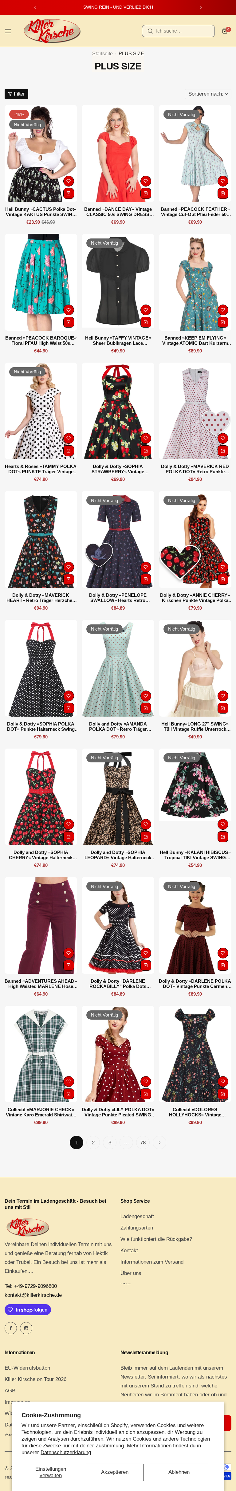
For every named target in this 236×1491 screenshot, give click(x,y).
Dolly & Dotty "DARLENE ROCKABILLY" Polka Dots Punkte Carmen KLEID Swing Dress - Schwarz (117, 983)
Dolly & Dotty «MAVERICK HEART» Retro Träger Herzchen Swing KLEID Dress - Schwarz (40, 597)
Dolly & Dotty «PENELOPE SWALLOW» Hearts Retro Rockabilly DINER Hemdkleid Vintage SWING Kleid (118, 597)
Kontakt (129, 1250)
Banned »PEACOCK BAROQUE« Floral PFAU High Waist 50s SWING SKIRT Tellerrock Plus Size (41, 340)
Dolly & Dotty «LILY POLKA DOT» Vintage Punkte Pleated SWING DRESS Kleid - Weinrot (118, 1112)
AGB (10, 1391)
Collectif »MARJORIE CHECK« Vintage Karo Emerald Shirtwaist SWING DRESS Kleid (41, 1112)
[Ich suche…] (150, 31)
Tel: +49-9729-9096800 (31, 1286)
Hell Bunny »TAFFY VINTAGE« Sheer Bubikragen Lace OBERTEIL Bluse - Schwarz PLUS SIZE (118, 340)
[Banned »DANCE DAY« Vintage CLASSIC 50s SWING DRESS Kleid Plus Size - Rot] (118, 153)
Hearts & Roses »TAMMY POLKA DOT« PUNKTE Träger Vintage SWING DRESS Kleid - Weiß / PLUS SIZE (41, 469)
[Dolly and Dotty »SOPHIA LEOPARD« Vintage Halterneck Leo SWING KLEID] (118, 797)
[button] (35, 7)
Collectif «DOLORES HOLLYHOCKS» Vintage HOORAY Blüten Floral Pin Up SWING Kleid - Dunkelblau (195, 1112)
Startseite (102, 53)
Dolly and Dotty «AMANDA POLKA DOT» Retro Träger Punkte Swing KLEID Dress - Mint (118, 726)
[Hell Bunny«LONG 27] (195, 668)
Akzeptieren (114, 1472)
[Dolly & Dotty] (118, 925)
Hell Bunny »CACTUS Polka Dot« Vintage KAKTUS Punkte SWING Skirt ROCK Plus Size (41, 212)
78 (143, 1143)
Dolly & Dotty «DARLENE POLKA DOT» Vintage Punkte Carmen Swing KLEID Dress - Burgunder (195, 983)
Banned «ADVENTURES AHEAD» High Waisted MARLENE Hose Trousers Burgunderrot (41, 983)
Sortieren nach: (205, 94)
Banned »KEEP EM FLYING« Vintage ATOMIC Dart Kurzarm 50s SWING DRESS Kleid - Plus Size (195, 340)
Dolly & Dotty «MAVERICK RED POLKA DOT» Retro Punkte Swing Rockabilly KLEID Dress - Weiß (195, 469)
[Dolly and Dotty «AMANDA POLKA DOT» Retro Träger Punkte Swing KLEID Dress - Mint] (118, 668)
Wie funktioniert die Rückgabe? (156, 1239)
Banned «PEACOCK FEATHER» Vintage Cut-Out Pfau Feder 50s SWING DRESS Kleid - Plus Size (195, 212)
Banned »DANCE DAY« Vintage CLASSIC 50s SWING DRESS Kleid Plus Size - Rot (118, 212)
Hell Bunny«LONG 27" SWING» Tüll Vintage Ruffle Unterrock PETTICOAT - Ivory (195, 726)
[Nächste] (159, 1142)
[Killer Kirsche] (52, 31)
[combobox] (178, 31)
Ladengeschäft (137, 1216)
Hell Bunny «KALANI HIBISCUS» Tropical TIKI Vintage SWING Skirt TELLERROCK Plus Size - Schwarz (195, 855)
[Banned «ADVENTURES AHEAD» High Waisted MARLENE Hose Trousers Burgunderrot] (41, 925)
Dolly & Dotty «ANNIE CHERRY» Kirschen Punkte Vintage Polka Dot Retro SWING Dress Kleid (195, 597)
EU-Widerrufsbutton (27, 1368)
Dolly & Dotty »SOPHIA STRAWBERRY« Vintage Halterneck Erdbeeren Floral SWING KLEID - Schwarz (118, 469)
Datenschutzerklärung (66, 1452)
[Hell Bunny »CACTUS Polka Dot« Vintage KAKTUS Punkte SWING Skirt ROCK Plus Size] (41, 153)
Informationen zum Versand (151, 1262)
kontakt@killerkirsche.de (33, 1295)
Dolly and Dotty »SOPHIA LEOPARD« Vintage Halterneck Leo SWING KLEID (118, 855)
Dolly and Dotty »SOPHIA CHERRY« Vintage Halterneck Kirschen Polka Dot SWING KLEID (41, 855)
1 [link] (76, 1143)
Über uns (130, 1273)
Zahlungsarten (136, 1228)
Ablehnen (179, 1472)
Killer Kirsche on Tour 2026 (35, 1379)
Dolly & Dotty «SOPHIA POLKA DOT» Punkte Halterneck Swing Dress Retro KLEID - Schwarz (41, 726)
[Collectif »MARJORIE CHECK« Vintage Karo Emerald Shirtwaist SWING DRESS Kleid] (41, 1054)
